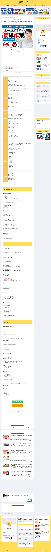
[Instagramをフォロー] (21, 427)
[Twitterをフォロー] (13, 427)
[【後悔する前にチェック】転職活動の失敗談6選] (44, 11)
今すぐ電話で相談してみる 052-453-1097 (18, 405)
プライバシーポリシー (47, 549)
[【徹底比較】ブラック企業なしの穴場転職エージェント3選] (19, 11)
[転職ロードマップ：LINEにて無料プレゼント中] (7, 11)
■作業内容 (40, 124)
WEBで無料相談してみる (17, 401)
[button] (48, 20)
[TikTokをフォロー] (29, 427)
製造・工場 (7, 17)
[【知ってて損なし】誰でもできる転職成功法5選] (32, 11)
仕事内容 (39, 123)
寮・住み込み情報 (40, 120)
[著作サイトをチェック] (6, 427)
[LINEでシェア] (23, 49)
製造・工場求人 (13, 17)
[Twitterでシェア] (11, 49)
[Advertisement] (17, 58)
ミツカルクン (43, 35)
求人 (4, 17)
